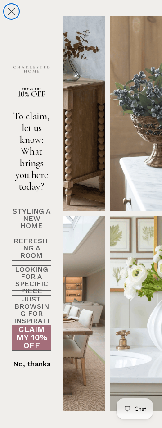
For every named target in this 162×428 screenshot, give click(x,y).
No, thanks (31, 364)
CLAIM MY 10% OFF (31, 338)
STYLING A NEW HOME (32, 218)
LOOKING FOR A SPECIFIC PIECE (31, 278)
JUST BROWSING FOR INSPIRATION (32, 307)
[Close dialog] (11, 11)
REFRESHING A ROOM (32, 248)
